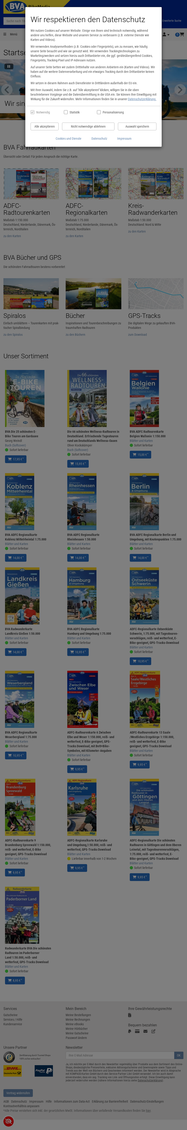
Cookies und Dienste (68, 138)
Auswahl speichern (137, 126)
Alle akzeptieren (44, 126)
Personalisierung (113, 112)
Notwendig (43, 112)
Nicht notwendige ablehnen (88, 126)
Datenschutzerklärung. (142, 99)
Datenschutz (99, 138)
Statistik (75, 112)
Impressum (124, 138)
